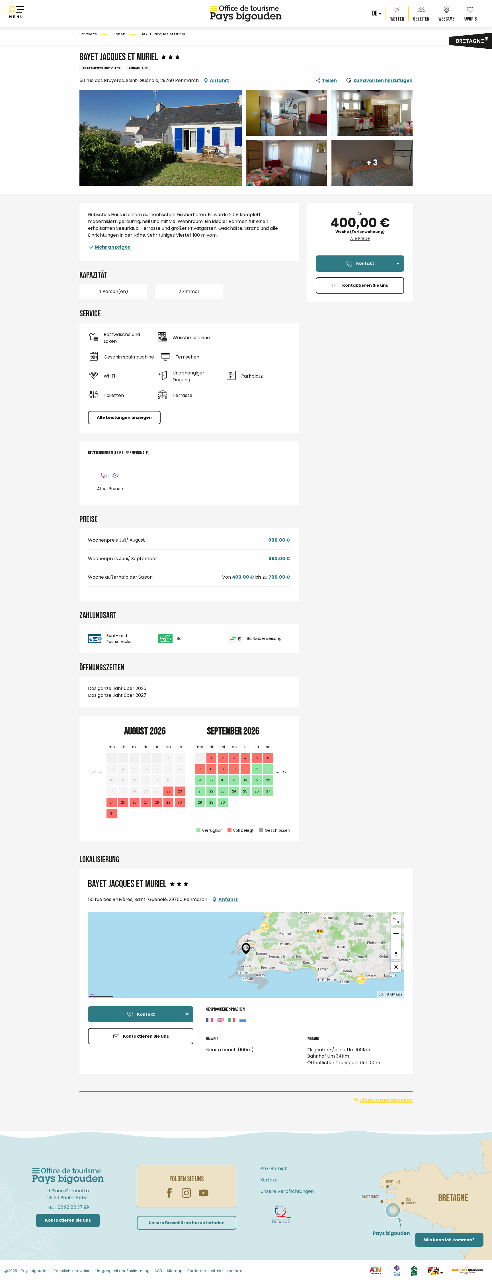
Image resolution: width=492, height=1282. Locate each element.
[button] (375, 13)
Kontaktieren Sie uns (68, 1220)
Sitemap (175, 1270)
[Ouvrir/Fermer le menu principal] (16, 13)
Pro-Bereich (274, 1168)
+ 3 (372, 162)
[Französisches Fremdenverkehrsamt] (396, 1270)
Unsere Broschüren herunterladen (187, 1223)
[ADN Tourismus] (375, 1270)
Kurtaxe (269, 1180)
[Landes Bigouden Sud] (435, 1270)
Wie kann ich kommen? (449, 1240)
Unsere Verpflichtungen (287, 1191)
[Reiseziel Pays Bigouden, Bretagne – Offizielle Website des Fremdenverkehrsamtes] (246, 13)
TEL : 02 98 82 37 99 (68, 1207)
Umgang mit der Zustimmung (122, 1270)
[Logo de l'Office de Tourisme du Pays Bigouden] (68, 1176)
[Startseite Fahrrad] (282, 1214)
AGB (158, 1270)
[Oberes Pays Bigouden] (468, 1270)
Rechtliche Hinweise (72, 1270)
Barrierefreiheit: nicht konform (214, 1270)
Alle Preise (360, 238)
